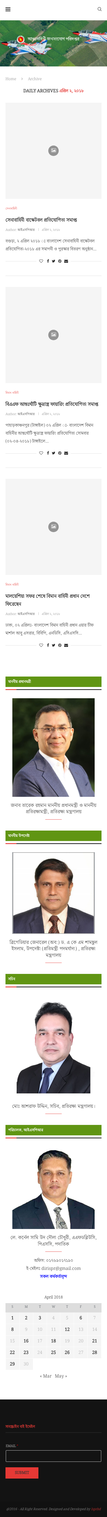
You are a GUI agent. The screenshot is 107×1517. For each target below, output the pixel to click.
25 (53, 1352)
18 (53, 1341)
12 (67, 1329)
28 (94, 1352)
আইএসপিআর (26, 230)
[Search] (100, 8)
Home (10, 79)
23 (26, 1352)
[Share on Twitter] (53, 261)
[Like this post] (41, 261)
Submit (22, 1473)
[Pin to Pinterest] (59, 261)
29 (12, 1364)
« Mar (46, 1376)
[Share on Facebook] (48, 261)
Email (12, 1446)
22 (12, 1352)
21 (94, 1341)
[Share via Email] (66, 261)
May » (61, 1376)
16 (26, 1341)
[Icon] (53, 151)
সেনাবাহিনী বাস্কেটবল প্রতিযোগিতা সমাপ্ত (41, 220)
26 (67, 1352)
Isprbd (96, 1509)
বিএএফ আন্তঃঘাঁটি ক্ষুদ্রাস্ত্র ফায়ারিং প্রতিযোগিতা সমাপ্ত (51, 404)
